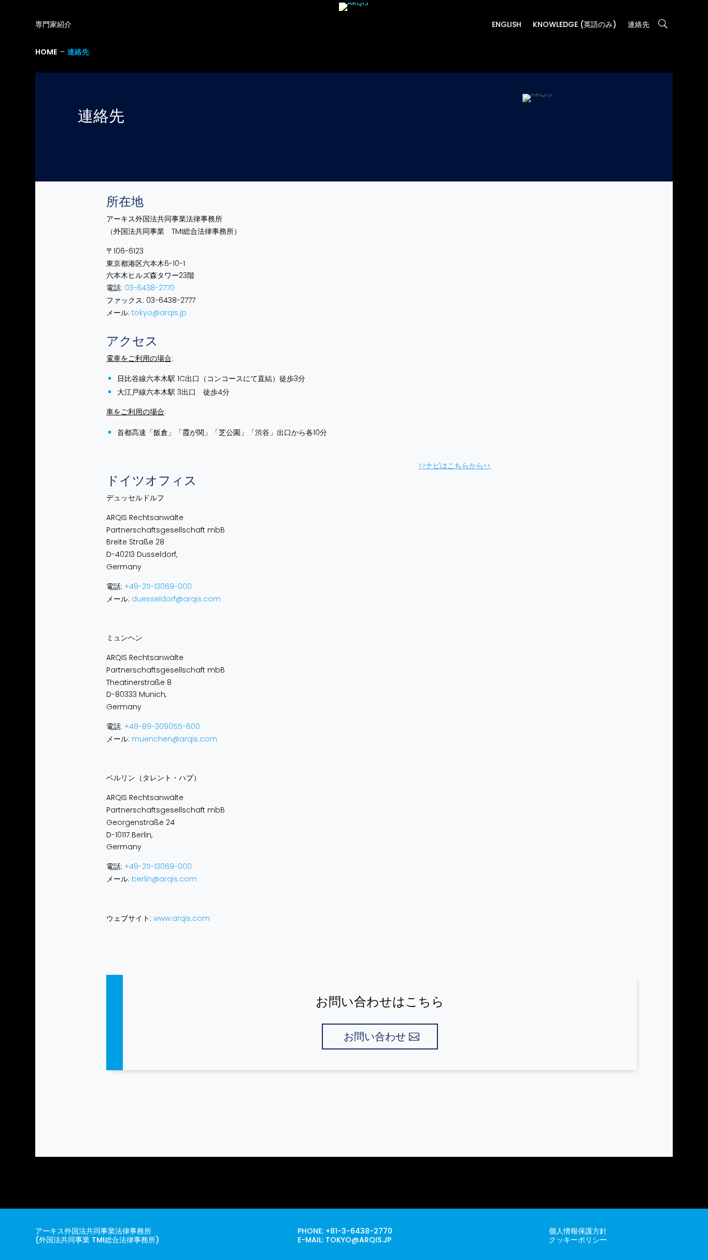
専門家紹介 (53, 25)
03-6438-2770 (149, 288)
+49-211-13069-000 (158, 586)
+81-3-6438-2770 (358, 1231)
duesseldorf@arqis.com (176, 599)
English (506, 25)
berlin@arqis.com (164, 879)
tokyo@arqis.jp (159, 312)
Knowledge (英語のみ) (574, 25)
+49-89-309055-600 (162, 726)
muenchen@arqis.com (174, 739)
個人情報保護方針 (578, 1231)
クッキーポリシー (578, 1240)
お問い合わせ (375, 1036)
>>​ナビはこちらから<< (454, 465)
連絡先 (638, 25)
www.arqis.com (181, 918)
